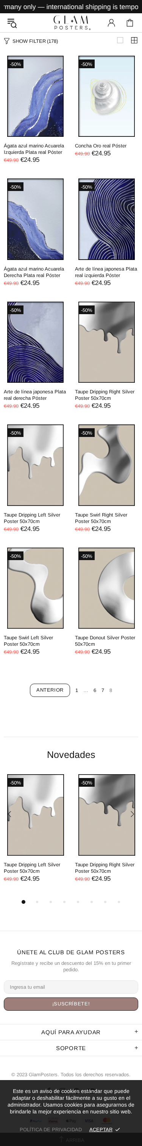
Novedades (71, 754)
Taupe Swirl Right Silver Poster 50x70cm (101, 518)
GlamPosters (71, 23)
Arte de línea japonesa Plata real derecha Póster (35, 395)
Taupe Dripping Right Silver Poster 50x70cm (104, 395)
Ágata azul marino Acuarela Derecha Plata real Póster (34, 272)
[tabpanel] (35, 835)
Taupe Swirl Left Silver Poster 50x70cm (28, 641)
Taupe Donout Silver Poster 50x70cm (105, 641)
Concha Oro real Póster (100, 146)
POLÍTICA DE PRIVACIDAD (51, 1129)
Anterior (50, 690)
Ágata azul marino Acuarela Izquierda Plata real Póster (34, 149)
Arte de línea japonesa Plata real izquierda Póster (106, 272)
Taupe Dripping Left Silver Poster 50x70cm (32, 518)
